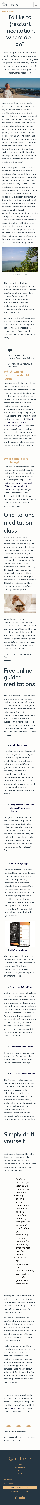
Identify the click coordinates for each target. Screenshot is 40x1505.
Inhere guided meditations (22, 1073)
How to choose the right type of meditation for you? (19, 422)
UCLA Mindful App (18, 950)
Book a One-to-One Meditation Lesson (18, 656)
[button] (35, 4)
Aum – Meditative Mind (21, 987)
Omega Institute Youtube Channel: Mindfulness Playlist (22, 807)
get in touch (16, 1408)
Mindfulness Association (21, 1046)
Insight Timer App (18, 745)
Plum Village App (19, 863)
